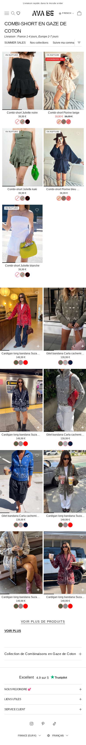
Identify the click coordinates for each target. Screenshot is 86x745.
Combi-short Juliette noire (22, 112)
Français (58, 735)
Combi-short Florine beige (63, 112)
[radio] (17, 121)
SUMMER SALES (15, 42)
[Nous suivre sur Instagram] (31, 723)
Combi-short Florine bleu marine (65, 189)
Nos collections (39, 42)
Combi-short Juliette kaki (22, 189)
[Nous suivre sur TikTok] (54, 723)
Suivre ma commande (66, 42)
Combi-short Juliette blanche (22, 265)
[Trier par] (79, 42)
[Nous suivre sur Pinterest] (43, 723)
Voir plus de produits (43, 621)
